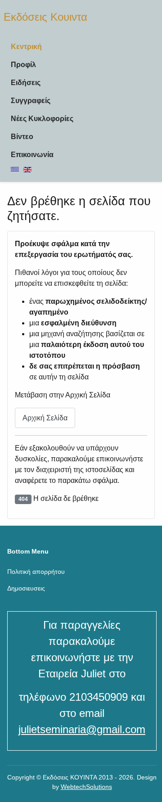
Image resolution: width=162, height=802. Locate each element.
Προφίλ (23, 64)
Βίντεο (22, 136)
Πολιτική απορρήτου (36, 571)
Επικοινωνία (32, 154)
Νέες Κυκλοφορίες (42, 118)
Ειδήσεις (25, 82)
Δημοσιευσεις (26, 588)
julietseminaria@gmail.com (81, 729)
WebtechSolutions (86, 786)
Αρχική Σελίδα (45, 418)
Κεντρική (26, 46)
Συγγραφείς (30, 100)
